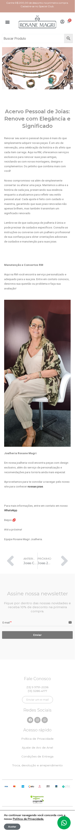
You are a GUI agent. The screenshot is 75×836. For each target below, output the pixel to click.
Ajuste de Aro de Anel (37, 747)
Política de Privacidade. (28, 819)
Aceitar (12, 826)
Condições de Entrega (37, 756)
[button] (7, 22)
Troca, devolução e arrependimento (37, 765)
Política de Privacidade (37, 738)
